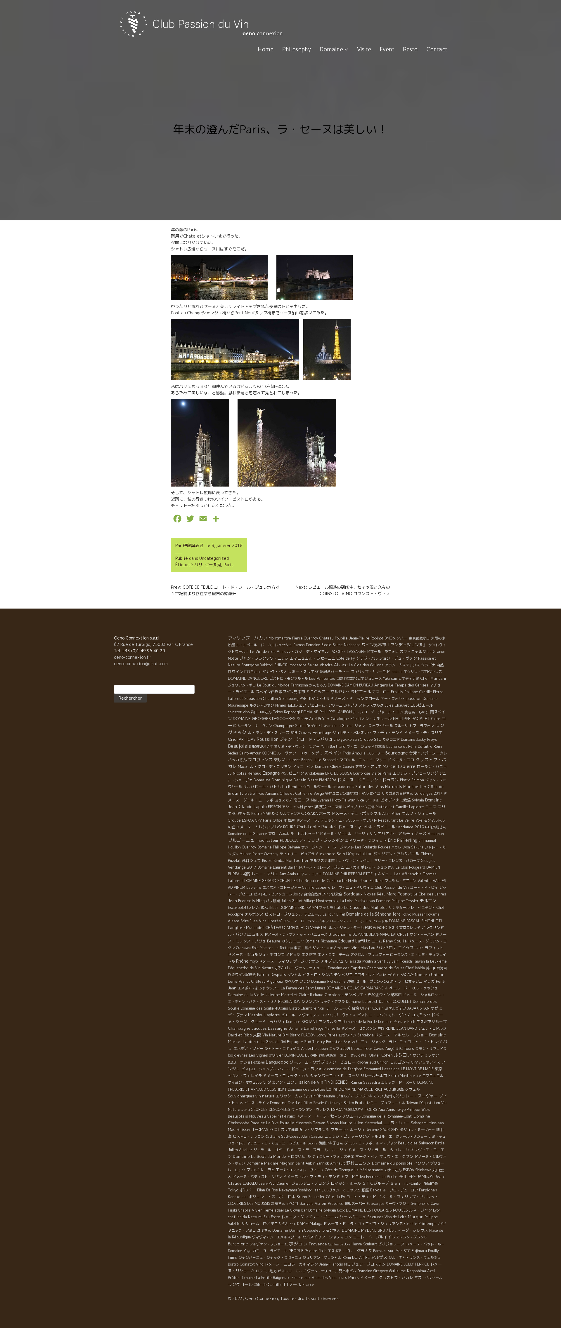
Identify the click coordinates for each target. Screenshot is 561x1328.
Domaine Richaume (321, 941)
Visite (364, 49)
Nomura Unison (429, 974)
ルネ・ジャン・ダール (346, 927)
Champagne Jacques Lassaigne (257, 1028)
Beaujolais (239, 746)
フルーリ (401, 725)
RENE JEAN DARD (401, 1028)
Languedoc (277, 1062)
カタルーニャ (292, 941)
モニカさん (279, 1223)
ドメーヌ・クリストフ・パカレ (386, 1277)
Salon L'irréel (306, 725)
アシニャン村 (292, 806)
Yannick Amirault (330, 1163)
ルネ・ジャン (420, 1210)
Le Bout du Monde (273, 685)
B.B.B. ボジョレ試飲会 (246, 1062)
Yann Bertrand (333, 746)
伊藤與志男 (193, 545)
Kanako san (237, 1196)
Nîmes (280, 705)
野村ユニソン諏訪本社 (342, 793)
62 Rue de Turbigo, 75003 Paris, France (153, 644)
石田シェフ (296, 705)
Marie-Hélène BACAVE (395, 974)
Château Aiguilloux (267, 981)
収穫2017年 (262, 746)
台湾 (355, 1008)
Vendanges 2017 (428, 793)
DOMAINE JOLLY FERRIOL (408, 1264)
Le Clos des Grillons (366, 665)
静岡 (381, 1028)
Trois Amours (354, 753)
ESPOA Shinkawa (417, 1169)
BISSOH (274, 806)
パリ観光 (273, 900)
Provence (318, 1244)
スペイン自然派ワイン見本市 (280, 691)
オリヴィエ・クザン (396, 1156)
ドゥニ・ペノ (303, 766)
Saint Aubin (305, 1163)
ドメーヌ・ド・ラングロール (355, 698)
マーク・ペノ (366, 1156)
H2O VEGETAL (314, 927)
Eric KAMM (299, 1223)
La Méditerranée (368, 1169)
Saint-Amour (250, 753)
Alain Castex (312, 1136)
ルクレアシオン (262, 705)
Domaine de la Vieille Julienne (254, 994)
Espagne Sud (299, 1041)
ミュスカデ (283, 800)
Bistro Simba (273, 860)
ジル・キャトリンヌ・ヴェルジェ (414, 1257)
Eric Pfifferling (402, 840)
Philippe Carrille (418, 691)
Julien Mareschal (368, 1122)
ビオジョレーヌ (391, 1244)
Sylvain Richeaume (319, 1096)
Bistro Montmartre (404, 1075)
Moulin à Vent (373, 961)
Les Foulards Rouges (372, 847)
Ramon (299, 644)
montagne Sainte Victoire (311, 665)
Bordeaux (353, 894)
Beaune (273, 941)
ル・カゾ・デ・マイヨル (308, 651)
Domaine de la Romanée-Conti (387, 1116)
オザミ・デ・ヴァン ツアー (297, 746)
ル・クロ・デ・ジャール (372, 712)
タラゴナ (428, 665)
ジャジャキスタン (369, 1096)
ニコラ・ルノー (396, 1122)
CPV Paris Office (269, 820)
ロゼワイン (347, 1035)
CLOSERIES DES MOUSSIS (249, 1203)
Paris (228, 564)
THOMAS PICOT (266, 1129)
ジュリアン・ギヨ (242, 685)
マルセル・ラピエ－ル (350, 692)
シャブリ (351, 705)
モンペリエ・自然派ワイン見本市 (373, 994)
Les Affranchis (408, 873)
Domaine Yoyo (239, 1250)
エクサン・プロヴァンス (423, 671)
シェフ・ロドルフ (432, 1028)
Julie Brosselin (326, 759)
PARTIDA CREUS (314, 698)
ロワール (292, 1284)
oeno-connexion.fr (132, 657)
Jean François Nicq (246, 900)
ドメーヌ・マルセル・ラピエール (366, 826)
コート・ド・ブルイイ (372, 1237)
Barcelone (238, 1244)
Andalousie (314, 773)
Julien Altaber (240, 1149)
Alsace (341, 665)
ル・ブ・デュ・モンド (384, 732)
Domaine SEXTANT (301, 1021)
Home (265, 49)
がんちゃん (318, 685)
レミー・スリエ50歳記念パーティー (319, 671)
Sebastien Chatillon (261, 698)
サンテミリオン (426, 1055)
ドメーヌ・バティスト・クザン (257, 1176)
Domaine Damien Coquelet (296, 1230)
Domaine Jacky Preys (419, 739)
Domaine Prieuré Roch (396, 1021)
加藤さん (278, 1203)
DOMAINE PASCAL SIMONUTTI (415, 920)
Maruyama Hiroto (326, 800)
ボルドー (248, 1190)
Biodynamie (340, 934)
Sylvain (418, 800)
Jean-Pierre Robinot (366, 638)
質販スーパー (355, 1203)
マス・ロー (381, 691)
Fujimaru (419, 1250)
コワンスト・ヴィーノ (306, 1169)
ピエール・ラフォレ (383, 651)
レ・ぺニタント (423, 907)
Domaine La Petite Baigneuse (265, 1277)
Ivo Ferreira (370, 1176)
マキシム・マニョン (400, 880)
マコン (345, 759)
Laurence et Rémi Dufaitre (409, 746)
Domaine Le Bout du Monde (259, 1156)
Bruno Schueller (311, 1196)
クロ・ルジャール (317, 786)
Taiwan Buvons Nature (332, 1122)
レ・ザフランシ (316, 1129)
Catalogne (340, 718)
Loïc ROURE (285, 826)
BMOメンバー (396, 638)
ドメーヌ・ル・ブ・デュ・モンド (311, 1176)
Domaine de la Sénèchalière (373, 914)
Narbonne (352, 644)
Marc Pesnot (399, 894)
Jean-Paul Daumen (274, 1183)
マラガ (429, 981)
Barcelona (365, 1035)
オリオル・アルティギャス (402, 833)
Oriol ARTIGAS (242, 739)
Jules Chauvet (397, 705)
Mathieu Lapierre (264, 1014)
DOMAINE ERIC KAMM (299, 907)
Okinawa (243, 947)
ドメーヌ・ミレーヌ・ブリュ (321, 867)
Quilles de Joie (339, 1244)
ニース (431, 806)
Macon (243, 766)
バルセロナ (386, 948)
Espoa (376, 1190)
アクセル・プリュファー (369, 954)
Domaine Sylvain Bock (326, 1210)
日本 (291, 1196)
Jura (245, 1109)
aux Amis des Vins (343, 947)
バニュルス (253, 934)
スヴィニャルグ (413, 651)
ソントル (294, 974)
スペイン (333, 753)
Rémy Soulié (395, 941)
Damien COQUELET (395, 1001)
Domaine (332, 49)
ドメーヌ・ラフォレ (309, 1068)
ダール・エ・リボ (305, 1062)
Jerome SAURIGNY (382, 1129)
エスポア (308, 954)
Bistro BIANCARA (322, 780)
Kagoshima (416, 1270)
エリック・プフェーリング (415, 773)
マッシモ (326, 907)
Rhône (242, 961)
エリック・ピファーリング (347, 1136)
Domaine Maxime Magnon (271, 1163)
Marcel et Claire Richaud (302, 994)
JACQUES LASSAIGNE (348, 651)
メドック (293, 954)
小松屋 (289, 820)
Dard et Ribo (240, 1035)
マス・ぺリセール (428, 1277)
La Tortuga (283, 947)
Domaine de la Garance (247, 833)
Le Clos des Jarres (429, 894)
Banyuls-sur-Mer (387, 1250)
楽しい (279, 759)
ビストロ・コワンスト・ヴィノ (383, 1014)
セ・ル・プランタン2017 (376, 981)
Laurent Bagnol (299, 759)
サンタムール (399, 907)
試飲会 (320, 807)
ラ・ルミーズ (338, 1008)
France (308, 1284)
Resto (410, 49)
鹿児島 (398, 1089)
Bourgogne (396, 753)
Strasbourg (289, 698)
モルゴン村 (399, 1062)
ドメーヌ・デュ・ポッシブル (356, 813)
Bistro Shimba (412, 780)
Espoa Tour (362, 1048)
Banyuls (307, 1203)
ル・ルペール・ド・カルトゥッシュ (264, 644)
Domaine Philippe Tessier (397, 900)
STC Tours (405, 1048)
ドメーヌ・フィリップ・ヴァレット (408, 1196)
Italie (338, 907)
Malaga (316, 1223)
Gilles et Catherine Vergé (302, 793)
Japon (323, 1048)
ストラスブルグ (371, 705)
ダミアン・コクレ (283, 1082)
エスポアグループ (431, 1021)
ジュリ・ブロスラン (369, 1264)
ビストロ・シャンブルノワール (265, 1068)
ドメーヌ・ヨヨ (401, 759)
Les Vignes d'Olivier (266, 1055)
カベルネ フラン (297, 981)
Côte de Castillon (268, 1284)
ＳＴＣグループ (375, 1183)
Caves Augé (384, 1048)
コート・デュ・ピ (361, 1196)
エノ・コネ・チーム (333, 954)
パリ (198, 564)
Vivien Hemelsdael (268, 1210)
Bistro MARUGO (264, 813)
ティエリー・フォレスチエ (333, 1156)
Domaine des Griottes (306, 1089)
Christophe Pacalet (317, 827)
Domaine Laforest (362, 1001)
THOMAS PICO (343, 787)
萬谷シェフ (251, 860)
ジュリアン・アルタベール (396, 853)
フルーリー (375, 753)
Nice (360, 800)
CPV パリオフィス (425, 1062)
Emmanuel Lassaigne (381, 1068)
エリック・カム (289, 1096)
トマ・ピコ (350, 1176)
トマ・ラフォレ (421, 725)
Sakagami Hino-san (427, 1122)
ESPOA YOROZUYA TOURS (354, 1109)
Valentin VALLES (432, 880)
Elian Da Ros (267, 1190)
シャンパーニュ (353, 1216)
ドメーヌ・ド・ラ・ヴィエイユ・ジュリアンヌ (363, 1223)
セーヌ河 (213, 564)
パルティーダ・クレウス (407, 1230)
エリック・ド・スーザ (398, 1082)
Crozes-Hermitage (315, 732)
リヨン (398, 712)
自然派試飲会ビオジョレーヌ (359, 678)
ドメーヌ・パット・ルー (425, 1244)
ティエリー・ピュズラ (297, 853)
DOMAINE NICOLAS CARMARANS (355, 988)
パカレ (396, 847)
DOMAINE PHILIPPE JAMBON (326, 711)
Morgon (415, 1217)
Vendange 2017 (242, 867)
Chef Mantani (433, 678)
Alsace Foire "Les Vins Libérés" (255, 921)
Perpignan (428, 1190)
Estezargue (375, 1203)
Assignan (436, 833)
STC (407, 1250)
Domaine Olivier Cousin (334, 766)
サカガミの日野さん (397, 793)
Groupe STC (370, 739)
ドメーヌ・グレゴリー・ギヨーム (309, 1216)
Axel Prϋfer (319, 718)
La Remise (292, 786)
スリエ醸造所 (291, 1129)
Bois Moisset (262, 947)
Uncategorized (214, 558)
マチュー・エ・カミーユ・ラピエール (276, 1143)
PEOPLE (296, 1250)
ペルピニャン (292, 773)
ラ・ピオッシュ (410, 981)
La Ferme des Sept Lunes (303, 988)
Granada (353, 961)
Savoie (318, 1102)
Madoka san (365, 900)
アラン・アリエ (368, 766)
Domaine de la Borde (359, 1021)
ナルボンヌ (254, 914)
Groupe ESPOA (241, 820)
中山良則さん (435, 827)
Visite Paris (381, 773)
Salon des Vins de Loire (387, 1216)
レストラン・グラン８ (409, 1237)
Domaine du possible (392, 1163)
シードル (372, 800)
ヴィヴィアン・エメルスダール (276, 1237)
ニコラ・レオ (364, 974)
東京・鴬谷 (302, 947)
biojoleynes (238, 1055)
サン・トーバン (422, 934)
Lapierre (253, 887)
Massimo (394, 671)
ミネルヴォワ (395, 1008)
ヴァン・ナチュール (311, 967)
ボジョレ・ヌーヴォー (417, 1129)
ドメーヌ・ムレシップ (255, 826)
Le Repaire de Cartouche (323, 880)
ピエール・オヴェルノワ (300, 1014)
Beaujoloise (408, 1143)
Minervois (303, 1122)
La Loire (347, 900)
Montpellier (297, 860)
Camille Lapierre (316, 887)
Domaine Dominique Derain (280, 779)
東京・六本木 (278, 833)
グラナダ (364, 1250)
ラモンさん (331, 1230)
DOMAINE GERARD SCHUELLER (271, 880)
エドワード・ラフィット (366, 840)
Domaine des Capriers (347, 967)
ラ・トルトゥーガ (304, 833)
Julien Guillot (292, 900)
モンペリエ (343, 974)
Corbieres (334, 994)
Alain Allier (391, 813)
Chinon (382, 1062)
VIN (373, 833)
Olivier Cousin (372, 1008)
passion (414, 698)
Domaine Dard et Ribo (291, 1102)
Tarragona (299, 685)
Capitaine (273, 1136)
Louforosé (361, 773)
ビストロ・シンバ (317, 974)
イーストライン (256, 1102)
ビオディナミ (408, 678)
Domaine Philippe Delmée (278, 847)
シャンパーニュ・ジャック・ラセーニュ (374, 1041)
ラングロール (240, 1284)
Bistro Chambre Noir (307, 1008)
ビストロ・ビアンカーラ (273, 894)
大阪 (257, 1035)
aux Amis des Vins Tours (325, 1277)
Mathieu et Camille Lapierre (400, 806)
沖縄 (350, 981)
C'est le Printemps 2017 (425, 1223)
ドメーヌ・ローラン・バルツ (306, 921)
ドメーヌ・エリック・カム (286, 1075)
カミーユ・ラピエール (270, 1250)
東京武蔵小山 (419, 638)
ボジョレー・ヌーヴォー (415, 1096)
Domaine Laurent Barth (277, 867)
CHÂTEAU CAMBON (282, 927)
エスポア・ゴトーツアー (281, 887)
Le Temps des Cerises (408, 685)
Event (387, 49)
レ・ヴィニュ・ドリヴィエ (353, 887)
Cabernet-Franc (281, 1116)
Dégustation (359, 854)
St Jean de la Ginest (335, 725)
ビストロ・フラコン (248, 1136)
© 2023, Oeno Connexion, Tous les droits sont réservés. (284, 1298)
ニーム (376, 941)
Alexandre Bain (330, 853)
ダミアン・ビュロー (338, 1062)
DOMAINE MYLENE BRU (363, 1230)
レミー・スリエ (265, 873)
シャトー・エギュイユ (282, 1048)
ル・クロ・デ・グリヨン (271, 766)
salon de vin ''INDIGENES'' (324, 1082)
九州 (388, 1096)
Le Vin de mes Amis (268, 651)
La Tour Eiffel (334, 914)
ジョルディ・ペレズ (348, 732)
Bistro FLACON (302, 1035)
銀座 (365, 1190)
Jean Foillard (372, 880)
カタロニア (391, 739)
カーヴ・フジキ (397, 1203)
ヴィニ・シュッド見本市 (366, 746)
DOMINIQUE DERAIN (301, 1055)
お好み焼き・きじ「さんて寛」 (343, 1055)
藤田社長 (431, 1183)
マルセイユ (370, 793)
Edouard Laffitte (354, 941)
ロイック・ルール (346, 1183)
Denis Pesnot (239, 981)
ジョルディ (345, 1096)
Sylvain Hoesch (399, 961)
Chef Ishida (415, 967)
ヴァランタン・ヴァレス (310, 1109)
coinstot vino (239, 712)
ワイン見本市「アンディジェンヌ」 (394, 644)
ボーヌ (324, 813)
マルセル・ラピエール (267, 1170)
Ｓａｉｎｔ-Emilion (406, 1183)
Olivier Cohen (381, 1055)
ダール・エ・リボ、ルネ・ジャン (370, 1143)
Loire (331, 1089)
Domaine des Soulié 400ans (264, 1008)
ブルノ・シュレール (419, 813)
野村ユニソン (358, 1163)
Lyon (406, 847)
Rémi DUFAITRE (356, 1257)
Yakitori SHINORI (274, 665)
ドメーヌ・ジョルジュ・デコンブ (256, 954)
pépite (308, 807)
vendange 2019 (410, 826)
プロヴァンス (260, 759)
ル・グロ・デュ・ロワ (400, 1190)
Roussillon (267, 739)
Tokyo (233, 1190)
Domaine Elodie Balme (324, 644)
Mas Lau (368, 947)
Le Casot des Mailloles (365, 907)
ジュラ (302, 718)
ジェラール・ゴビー (269, 1149)
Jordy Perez (326, 1035)
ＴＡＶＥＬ (383, 873)
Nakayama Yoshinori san (300, 1190)
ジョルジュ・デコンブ (311, 1183)
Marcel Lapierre (399, 766)
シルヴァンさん (291, 813)
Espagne (271, 773)
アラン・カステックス (402, 665)
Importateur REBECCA (276, 840)
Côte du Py (335, 1196)
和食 (294, 732)
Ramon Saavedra (365, 1082)
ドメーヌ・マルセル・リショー (401, 1035)
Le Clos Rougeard (410, 867)
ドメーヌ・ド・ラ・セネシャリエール (328, 1116)
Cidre (435, 718)
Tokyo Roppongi (286, 712)
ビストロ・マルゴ (292, 1270)
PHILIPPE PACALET (411, 718)
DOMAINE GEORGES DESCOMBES (264, 718)
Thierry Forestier (327, 1041)
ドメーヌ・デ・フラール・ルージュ (316, 1149)
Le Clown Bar (296, 1210)
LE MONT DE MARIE (417, 1068)
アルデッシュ (332, 961)
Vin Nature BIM (275, 1035)
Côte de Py (346, 658)
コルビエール (421, 705)
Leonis (312, 1143)
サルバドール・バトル (262, 786)
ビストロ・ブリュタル (284, 914)
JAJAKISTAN (418, 1008)
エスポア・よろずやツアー (259, 988)
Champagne (283, 725)
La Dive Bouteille (280, 1122)
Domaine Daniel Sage (305, 1028)
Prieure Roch (315, 1250)
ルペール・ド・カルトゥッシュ (411, 988)
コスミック (420, 1014)
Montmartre (280, 638)
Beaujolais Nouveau (247, 1116)
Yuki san (390, 678)
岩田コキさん (261, 712)
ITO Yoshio (252, 671)
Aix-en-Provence (329, 1203)
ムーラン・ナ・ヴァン (254, 725)
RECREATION (289, 1001)
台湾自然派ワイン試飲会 (323, 894)
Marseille (332, 1028)
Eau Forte (272, 1216)
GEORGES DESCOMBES (270, 1109)
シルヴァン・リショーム (268, 1244)
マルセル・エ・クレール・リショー (399, 1136)
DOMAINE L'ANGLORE (248, 678)
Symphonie (420, 1203)
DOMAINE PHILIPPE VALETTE (348, 874)
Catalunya (333, 1102)
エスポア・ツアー (248, 1048)
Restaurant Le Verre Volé (400, 820)
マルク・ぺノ (274, 671)
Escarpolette (239, 907)
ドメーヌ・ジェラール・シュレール (378, 1149)
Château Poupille (333, 638)
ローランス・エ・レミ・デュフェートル (359, 921)
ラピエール (312, 914)
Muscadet (255, 927)
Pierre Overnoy (305, 638)
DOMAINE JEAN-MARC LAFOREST (380, 934)
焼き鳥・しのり (416, 712)
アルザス (379, 1257)
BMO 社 (292, 1203)
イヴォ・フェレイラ (245, 1075)
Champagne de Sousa (385, 967)
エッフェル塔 (339, 1048)
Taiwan (349, 800)
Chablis (244, 1210)
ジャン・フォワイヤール (373, 725)
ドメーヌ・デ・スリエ (423, 732)
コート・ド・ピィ (424, 887)
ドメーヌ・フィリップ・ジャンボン (289, 961)
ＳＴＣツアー (317, 691)
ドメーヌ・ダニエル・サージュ (344, 833)
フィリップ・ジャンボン (321, 840)
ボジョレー (284, 967)
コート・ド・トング (425, 1041)
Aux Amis (287, 873)
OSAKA (311, 813)
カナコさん (393, 1169)
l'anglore (236, 927)
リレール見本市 (374, 1075)
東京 (438, 1068)
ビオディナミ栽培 (395, 800)
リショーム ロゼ (256, 1223)
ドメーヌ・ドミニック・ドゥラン (368, 779)
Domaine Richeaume (328, 981)
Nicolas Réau (374, 894)
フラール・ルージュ (348, 1129)
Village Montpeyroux (321, 900)
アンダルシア (329, 1021)
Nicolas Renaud (247, 773)
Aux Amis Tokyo (392, 1109)
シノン (307, 1001)
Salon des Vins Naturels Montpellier (391, 786)
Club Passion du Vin (392, 887)
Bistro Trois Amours (262, 793)
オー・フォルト (393, 698)
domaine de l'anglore (344, 1068)
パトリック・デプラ (329, 1001)
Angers (381, 685)
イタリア (421, 1163)
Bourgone (250, 665)
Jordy (298, 894)
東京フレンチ (409, 927)
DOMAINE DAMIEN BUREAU (350, 685)
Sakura (417, 847)
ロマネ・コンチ (309, 874)
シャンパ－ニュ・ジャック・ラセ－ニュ (270, 1257)
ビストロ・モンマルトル (288, 678)
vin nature (265, 1096)
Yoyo (254, 961)
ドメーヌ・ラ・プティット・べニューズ (296, 934)
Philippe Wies (418, 1109)
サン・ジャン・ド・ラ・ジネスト (327, 847)
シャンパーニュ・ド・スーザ (334, 1075)
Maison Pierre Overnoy (259, 853)
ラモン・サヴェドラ (431, 1048)
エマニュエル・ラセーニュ (312, 658)
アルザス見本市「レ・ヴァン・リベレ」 (341, 860)
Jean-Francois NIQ (334, 1264)
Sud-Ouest (290, 1136)
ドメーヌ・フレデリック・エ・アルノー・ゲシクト (336, 820)
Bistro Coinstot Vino (246, 1264)
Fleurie (297, 1277)
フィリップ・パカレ (247, 638)
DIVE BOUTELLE (265, 907)
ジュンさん (385, 867)
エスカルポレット (360, 867)
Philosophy (296, 49)
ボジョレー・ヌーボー (268, 1196)
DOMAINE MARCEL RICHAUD (365, 1089)
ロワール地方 (266, 1270)
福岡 (246, 874)
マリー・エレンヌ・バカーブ (397, 860)
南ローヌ (301, 800)
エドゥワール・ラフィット (421, 947)
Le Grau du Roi (273, 1041)
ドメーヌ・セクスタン (358, 1028)
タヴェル (412, 1089)
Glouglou (428, 860)
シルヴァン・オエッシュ (341, 1190)
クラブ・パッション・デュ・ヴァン (386, 658)
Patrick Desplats (271, 974)
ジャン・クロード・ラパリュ (306, 739)
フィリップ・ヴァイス (338, 1014)
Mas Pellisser (239, 1129)
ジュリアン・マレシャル (322, 1257)
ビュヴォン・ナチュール (371, 718)
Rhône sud (366, 1062)
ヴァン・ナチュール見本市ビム (331, 1270)
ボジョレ (298, 1243)
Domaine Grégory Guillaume (381, 1270)
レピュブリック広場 (359, 806)
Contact (436, 49)
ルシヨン (402, 1055)
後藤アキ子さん (330, 1143)
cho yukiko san (346, 739)
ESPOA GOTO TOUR (381, 927)
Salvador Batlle (432, 1143)
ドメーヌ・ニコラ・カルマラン (291, 1264)
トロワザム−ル (299, 1156)
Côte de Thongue (339, 1169)
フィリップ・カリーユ (368, 671)
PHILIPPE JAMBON (416, 1176)
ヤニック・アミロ (242, 1230)
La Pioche (389, 1176)
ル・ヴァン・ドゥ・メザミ (300, 753)
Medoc (353, 880)
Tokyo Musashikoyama (420, 914)
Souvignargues (241, 1096)
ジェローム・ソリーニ (324, 705)
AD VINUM (236, 887)
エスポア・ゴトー (342, 1250)
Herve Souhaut (364, 1244)
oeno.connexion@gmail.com (141, 663)
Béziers (319, 947)
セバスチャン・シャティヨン (327, 1237)
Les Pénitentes (322, 678)
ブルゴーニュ (241, 840)
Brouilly (397, 691)
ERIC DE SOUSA (338, 773)
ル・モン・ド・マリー (369, 759)
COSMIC (269, 753)
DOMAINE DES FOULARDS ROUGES (377, 1210)
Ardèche (309, 1048)
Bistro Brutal (355, 1102)
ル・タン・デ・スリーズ (269, 732)
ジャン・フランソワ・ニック (264, 658)
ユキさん (264, 1230)
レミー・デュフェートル (386, 1102)
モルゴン (428, 900)
